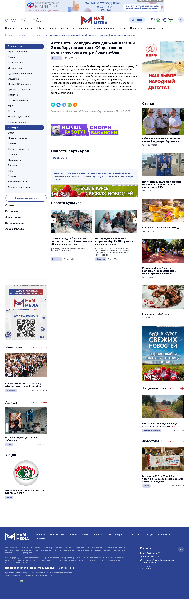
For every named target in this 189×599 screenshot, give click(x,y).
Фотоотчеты (13, 217)
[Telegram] (64, 105)
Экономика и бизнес (19, 100)
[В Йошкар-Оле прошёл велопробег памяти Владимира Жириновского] (163, 121)
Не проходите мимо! (19, 116)
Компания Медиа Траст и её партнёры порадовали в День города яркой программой (159, 271)
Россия (12, 143)
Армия (11, 57)
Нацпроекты (14, 160)
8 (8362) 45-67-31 (101, 177)
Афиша (11, 402)
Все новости (15, 46)
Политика (13, 95)
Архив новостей (15, 228)
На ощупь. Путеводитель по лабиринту (21, 439)
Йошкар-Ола (15, 68)
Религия (12, 165)
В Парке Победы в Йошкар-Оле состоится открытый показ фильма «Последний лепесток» (71, 241)
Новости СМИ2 (59, 157)
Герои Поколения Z (18, 51)
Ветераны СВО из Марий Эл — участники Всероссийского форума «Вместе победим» (162, 479)
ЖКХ (10, 105)
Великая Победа (17, 122)
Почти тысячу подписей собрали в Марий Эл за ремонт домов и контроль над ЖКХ (162, 184)
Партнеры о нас (67, 567)
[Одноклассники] (75, 105)
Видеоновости (14, 223)
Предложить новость (26, 198)
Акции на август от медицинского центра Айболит (25, 491)
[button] (45, 347)
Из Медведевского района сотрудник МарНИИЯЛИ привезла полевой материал (114, 241)
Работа (64, 28)
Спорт (11, 132)
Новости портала (17, 138)
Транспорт (134, 534)
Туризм (12, 176)
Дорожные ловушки (19, 187)
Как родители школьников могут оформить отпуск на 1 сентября (24, 385)
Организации (57, 534)
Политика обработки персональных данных (30, 567)
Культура (13, 127)
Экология (13, 154)
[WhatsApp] (70, 105)
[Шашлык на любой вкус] (163, 297)
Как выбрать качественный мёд (160, 227)
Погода (12, 111)
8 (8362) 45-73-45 (151, 553)
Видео (52, 28)
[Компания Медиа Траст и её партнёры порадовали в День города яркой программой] (163, 251)
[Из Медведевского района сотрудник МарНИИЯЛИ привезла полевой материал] (116, 221)
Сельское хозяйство (19, 149)
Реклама (40, 538)
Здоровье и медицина (20, 73)
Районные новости (18, 181)
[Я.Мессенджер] (53, 105)
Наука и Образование (19, 84)
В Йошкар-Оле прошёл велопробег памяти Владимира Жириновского (162, 140)
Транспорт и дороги (19, 89)
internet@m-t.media (152, 556)
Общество (13, 78)
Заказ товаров (115, 534)
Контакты (145, 548)
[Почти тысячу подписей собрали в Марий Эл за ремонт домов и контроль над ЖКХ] (163, 164)
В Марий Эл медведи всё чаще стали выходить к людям (159, 424)
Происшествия (16, 62)
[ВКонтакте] (58, 105)
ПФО (10, 170)
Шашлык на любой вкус (155, 314)
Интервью (11, 211)
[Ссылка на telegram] (13, 20)
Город (9, 444)
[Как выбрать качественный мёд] (163, 210)
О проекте (164, 534)
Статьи (9, 205)
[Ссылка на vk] (7, 20)
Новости (10, 28)
